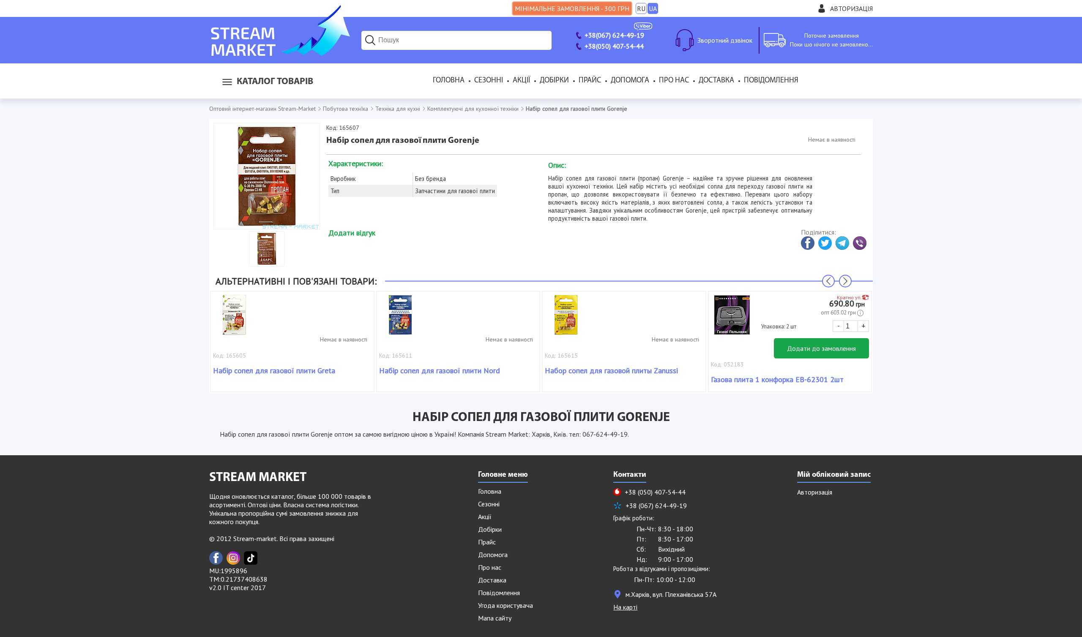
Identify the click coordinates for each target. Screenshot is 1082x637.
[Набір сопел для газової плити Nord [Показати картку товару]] (400, 319)
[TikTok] (250, 558)
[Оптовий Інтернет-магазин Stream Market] (279, 53)
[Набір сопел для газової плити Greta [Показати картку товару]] (234, 319)
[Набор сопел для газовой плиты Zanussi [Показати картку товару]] (566, 319)
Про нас (674, 81)
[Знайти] (370, 40)
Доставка (716, 81)
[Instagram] (233, 558)
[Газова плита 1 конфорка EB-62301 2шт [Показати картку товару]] (732, 319)
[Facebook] (216, 558)
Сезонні (488, 81)
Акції (521, 81)
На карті (625, 607)
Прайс (590, 81)
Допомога (630, 81)
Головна (448, 81)
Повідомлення (771, 81)
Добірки (554, 81)
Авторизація (851, 8)
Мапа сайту (494, 618)
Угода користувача (505, 605)
